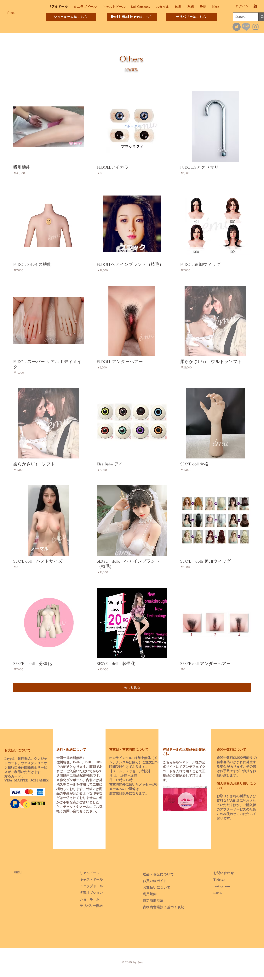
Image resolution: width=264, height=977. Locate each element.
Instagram (221, 886)
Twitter (219, 879)
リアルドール (90, 873)
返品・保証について (158, 874)
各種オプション (91, 893)
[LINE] (246, 27)
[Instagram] (255, 27)
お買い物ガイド (155, 881)
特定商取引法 (153, 900)
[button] (255, 6)
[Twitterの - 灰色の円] (236, 27)
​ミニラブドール (91, 886)
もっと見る (132, 687)
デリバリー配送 (91, 906)
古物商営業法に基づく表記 (163, 907)
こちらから (171, 762)
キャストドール (91, 879)
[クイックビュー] (48, 126)
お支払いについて (156, 887)
